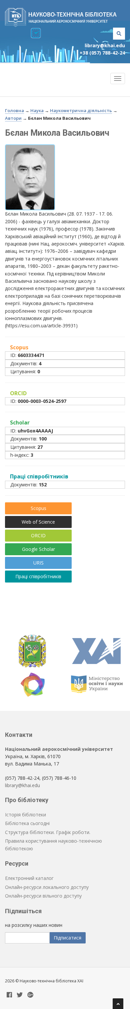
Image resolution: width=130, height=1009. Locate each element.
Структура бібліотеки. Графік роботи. (47, 832)
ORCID (38, 535)
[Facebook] (9, 995)
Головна (14, 110)
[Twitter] (20, 995)
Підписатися (67, 937)
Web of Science (38, 522)
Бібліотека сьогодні (27, 823)
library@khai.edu (105, 45)
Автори (13, 118)
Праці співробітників (38, 576)
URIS (38, 563)
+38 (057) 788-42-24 (102, 53)
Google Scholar (38, 549)
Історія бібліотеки (25, 814)
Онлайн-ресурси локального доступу (47, 887)
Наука (37, 110)
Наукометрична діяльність (81, 110)
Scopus (38, 508)
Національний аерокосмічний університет (59, 749)
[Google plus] (30, 995)
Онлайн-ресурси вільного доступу (43, 896)
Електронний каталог (29, 878)
